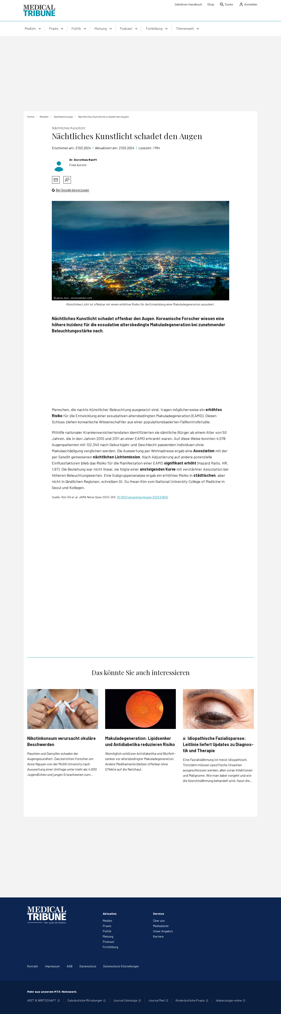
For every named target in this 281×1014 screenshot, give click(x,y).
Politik (107, 931)
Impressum (52, 966)
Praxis (107, 926)
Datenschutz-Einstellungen (121, 966)
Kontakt (32, 966)
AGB (69, 966)
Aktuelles (110, 913)
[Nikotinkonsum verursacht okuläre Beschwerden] (62, 709)
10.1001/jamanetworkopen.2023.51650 (142, 497)
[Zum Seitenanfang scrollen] (273, 1006)
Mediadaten (161, 926)
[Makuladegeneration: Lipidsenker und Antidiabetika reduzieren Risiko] (140, 709)
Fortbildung (110, 947)
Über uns (159, 920)
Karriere (158, 936)
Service (158, 913)
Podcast (108, 941)
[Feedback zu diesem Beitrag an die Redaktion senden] (67, 180)
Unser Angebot (163, 931)
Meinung (108, 936)
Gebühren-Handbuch (188, 4)
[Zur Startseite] (39, 11)
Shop (210, 4)
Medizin (107, 920)
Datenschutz (87, 966)
